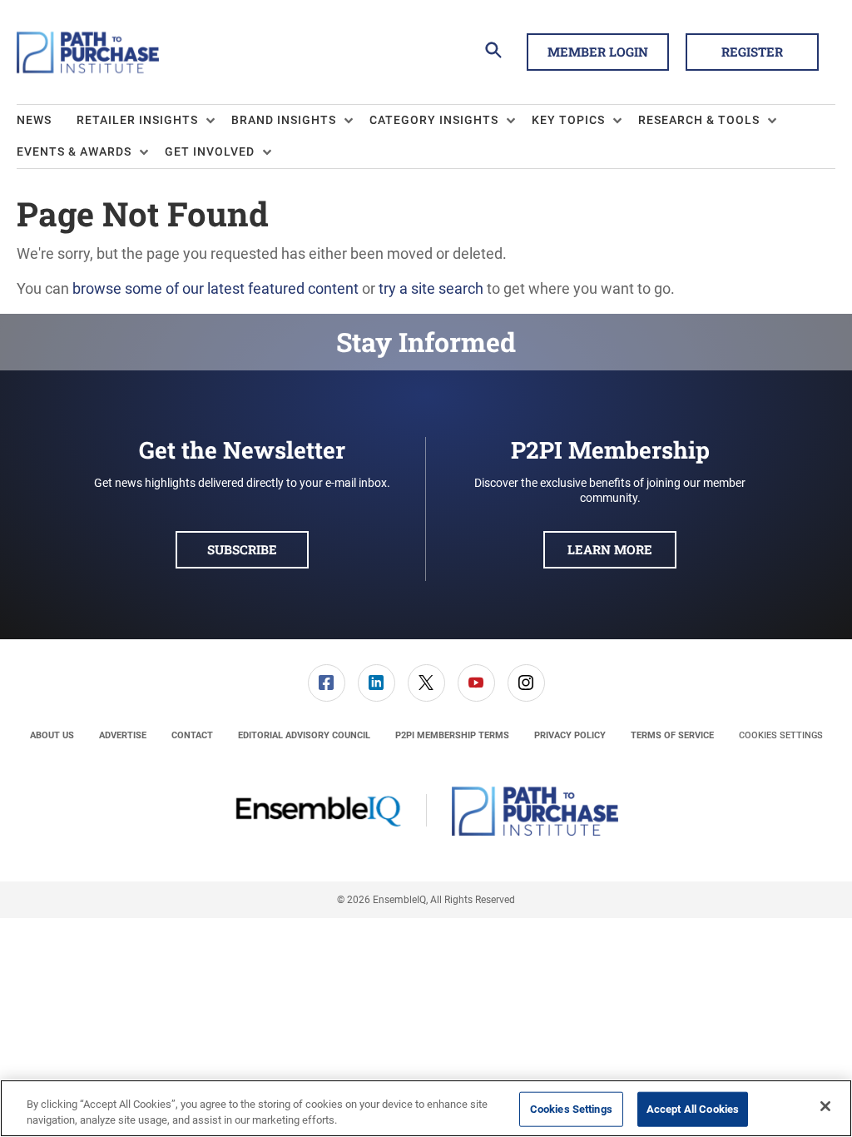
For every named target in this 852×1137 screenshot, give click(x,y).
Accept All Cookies (692, 1109)
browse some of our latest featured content (215, 288)
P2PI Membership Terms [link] (452, 735)
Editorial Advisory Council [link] (304, 735)
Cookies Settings (781, 735)
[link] (326, 683)
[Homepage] (88, 52)
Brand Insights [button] (283, 120)
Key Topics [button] (568, 120)
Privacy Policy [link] (570, 735)
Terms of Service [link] (672, 735)
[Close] (825, 1106)
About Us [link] (52, 735)
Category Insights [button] (433, 120)
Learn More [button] (609, 549)
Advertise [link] (122, 735)
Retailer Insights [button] (137, 120)
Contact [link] (192, 735)
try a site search (431, 288)
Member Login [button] (597, 51)
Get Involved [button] (210, 151)
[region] (426, 1108)
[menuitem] (47, 121)
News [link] (34, 120)
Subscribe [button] (242, 549)
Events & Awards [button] (74, 151)
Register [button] (752, 51)
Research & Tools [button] (699, 120)
